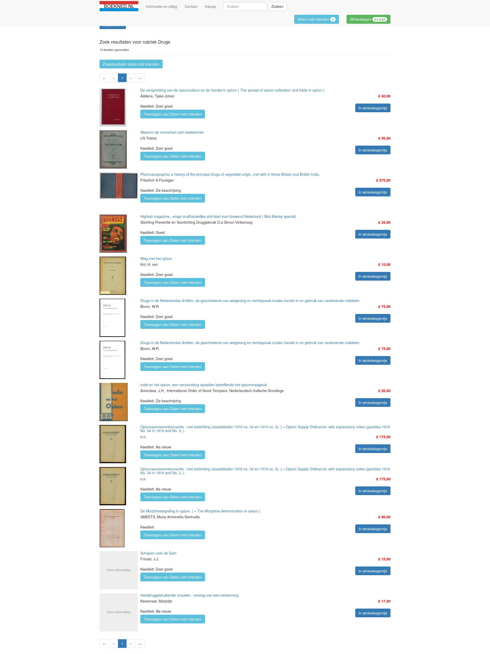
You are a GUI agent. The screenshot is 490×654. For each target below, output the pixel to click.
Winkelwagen (367, 19)
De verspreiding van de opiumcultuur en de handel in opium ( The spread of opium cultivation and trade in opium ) (232, 90)
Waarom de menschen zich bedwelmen (172, 132)
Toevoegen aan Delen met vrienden (173, 114)
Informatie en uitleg (161, 6)
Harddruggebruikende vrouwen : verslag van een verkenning (189, 595)
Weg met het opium (156, 258)
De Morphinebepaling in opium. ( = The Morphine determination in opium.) (200, 510)
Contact (191, 6)
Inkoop (210, 6)
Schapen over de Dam (158, 553)
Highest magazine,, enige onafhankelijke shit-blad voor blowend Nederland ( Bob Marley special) (218, 216)
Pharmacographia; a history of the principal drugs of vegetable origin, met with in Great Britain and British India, (230, 174)
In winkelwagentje (373, 107)
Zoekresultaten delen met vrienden (131, 64)
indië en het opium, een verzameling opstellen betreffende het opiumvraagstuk (203, 384)
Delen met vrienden (316, 19)
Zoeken (277, 6)
